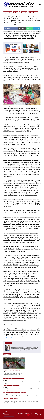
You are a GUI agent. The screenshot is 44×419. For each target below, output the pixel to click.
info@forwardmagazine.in (11, 337)
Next (20, 48)
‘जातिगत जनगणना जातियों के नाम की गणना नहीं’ (11, 385)
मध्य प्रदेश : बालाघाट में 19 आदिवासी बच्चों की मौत (11, 370)
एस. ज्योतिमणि (5, 387)
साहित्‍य (31, 413)
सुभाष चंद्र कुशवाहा (6, 400)
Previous (4, 48)
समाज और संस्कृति (27, 413)
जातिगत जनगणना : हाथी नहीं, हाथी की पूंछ (10, 398)
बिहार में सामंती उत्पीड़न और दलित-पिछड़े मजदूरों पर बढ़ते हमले (13, 378)
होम (18, 413)
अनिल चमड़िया (5, 394)
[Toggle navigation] (40, 4)
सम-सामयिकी (21, 413)
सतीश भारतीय (5, 371)
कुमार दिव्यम (5, 380)
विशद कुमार (5, 24)
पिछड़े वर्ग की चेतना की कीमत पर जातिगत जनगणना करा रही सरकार (14, 392)
